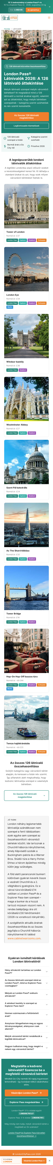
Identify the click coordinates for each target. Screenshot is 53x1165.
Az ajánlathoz (33, 10)
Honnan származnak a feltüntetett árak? (22, 1014)
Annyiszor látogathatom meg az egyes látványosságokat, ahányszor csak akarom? (24, 1026)
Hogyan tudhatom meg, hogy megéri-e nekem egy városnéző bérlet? (24, 1047)
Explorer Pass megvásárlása (25, 1102)
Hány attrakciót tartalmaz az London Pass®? (23, 971)
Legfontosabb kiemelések (26, 125)
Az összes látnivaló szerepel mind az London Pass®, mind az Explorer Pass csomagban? (23, 983)
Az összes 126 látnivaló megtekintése (26, 116)
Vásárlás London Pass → (34, 1161)
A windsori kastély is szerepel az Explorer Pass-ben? (21, 1004)
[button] (11, 1161)
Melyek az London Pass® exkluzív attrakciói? (21, 994)
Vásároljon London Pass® (25, 1092)
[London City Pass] (9, 18)
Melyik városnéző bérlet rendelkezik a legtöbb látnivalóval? (23, 1037)
